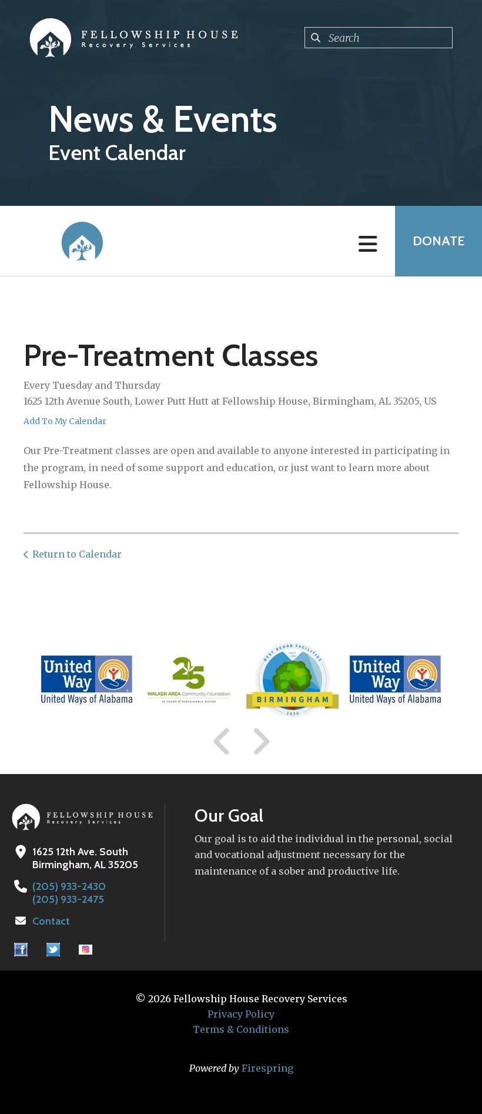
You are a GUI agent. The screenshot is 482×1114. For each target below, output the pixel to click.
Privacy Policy (241, 1014)
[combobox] (378, 37)
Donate (438, 241)
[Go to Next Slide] (261, 741)
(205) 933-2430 (69, 886)
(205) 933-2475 (68, 899)
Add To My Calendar (65, 421)
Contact (51, 921)
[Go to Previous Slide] (222, 741)
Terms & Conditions (241, 1029)
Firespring (267, 1068)
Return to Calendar (77, 554)
